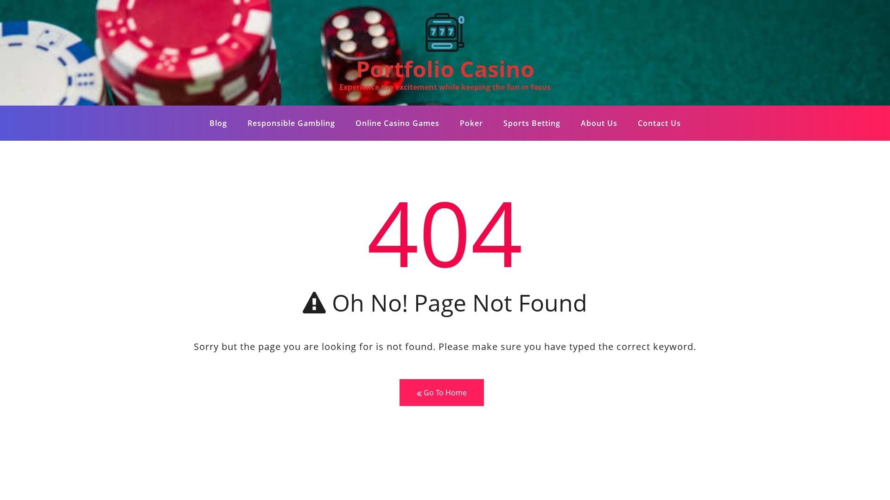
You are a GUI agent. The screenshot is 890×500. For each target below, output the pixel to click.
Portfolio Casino (445, 69)
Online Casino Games (397, 123)
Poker (471, 123)
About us (599, 123)
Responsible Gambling (291, 123)
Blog (218, 123)
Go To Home (444, 393)
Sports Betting (531, 123)
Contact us (659, 123)
